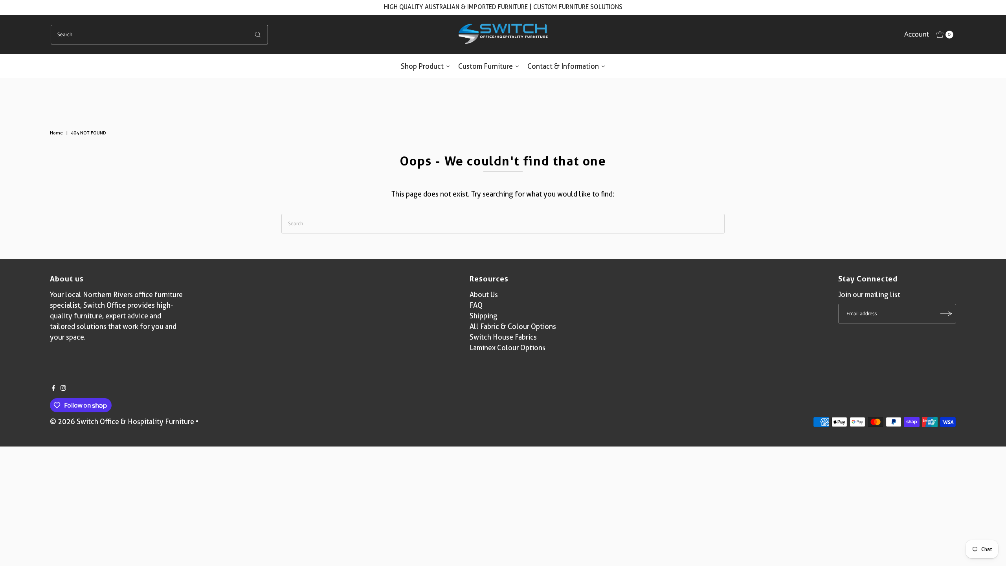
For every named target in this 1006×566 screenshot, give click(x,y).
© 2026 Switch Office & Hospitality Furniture (122, 421)
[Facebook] (53, 388)
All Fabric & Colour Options (513, 326)
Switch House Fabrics (503, 337)
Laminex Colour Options (507, 348)
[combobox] (159, 34)
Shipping (483, 316)
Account (916, 34)
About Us (484, 294)
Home (56, 133)
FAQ (476, 305)
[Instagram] (63, 388)
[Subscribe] (946, 313)
